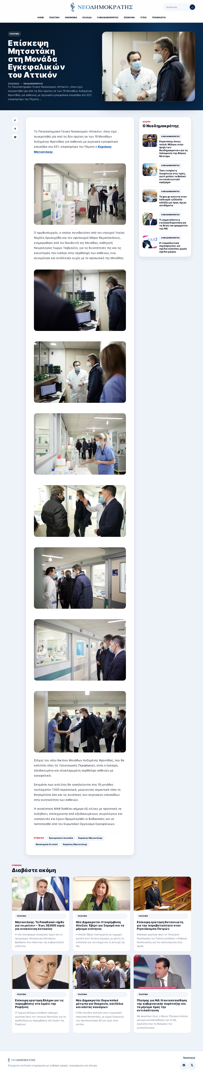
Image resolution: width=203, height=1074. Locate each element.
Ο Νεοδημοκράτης (170, 136)
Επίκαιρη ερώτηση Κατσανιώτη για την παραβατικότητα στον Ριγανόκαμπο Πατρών (160, 925)
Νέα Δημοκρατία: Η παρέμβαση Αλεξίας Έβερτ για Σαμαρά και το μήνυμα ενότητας (100, 925)
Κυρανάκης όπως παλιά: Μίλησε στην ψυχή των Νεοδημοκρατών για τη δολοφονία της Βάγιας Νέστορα (173, 149)
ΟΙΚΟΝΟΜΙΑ (71, 17)
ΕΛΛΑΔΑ (87, 17)
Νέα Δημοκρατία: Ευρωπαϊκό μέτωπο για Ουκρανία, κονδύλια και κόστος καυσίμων (99, 1004)
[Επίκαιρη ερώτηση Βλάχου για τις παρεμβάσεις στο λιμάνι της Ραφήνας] (40, 972)
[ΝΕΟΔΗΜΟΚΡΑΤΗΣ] (101, 7)
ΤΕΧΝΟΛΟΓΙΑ (159, 17)
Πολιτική (14, 34)
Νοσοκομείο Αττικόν (47, 844)
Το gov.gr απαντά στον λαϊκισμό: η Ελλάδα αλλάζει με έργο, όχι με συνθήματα (173, 201)
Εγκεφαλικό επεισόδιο (61, 838)
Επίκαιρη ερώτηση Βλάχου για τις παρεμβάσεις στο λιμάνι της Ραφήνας (39, 1004)
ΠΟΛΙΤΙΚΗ (54, 17)
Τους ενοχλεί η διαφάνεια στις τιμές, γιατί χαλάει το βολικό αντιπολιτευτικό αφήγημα (172, 176)
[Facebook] (183, 1065)
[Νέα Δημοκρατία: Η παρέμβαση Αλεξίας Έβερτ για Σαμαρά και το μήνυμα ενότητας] (101, 894)
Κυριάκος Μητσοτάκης (90, 838)
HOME (40, 17)
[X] (191, 1065)
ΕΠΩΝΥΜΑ (129, 17)
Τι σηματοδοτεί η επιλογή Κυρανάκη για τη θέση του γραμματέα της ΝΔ (173, 224)
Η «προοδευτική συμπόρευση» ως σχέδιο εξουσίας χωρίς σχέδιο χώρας (173, 247)
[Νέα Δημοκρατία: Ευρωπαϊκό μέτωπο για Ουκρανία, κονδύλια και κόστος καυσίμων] (101, 972)
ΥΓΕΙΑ (143, 17)
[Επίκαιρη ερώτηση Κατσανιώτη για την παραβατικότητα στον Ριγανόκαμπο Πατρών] (162, 894)
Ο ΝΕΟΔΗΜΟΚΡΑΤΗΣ (107, 17)
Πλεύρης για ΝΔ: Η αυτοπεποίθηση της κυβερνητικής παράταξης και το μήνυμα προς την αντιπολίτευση (162, 1005)
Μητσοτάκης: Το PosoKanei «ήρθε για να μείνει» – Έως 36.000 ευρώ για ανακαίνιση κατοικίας (40, 925)
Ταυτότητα (189, 1057)
